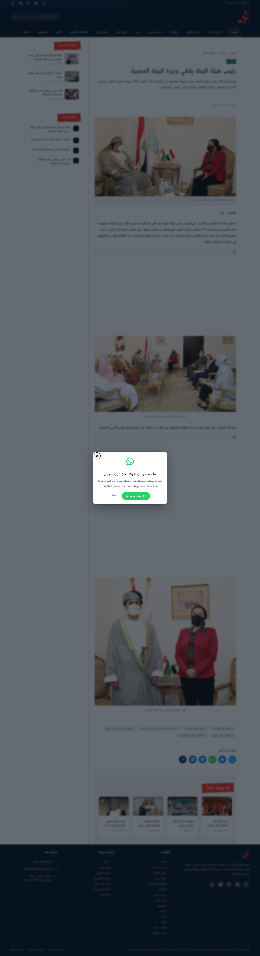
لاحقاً (114, 495)
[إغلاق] (97, 456)
